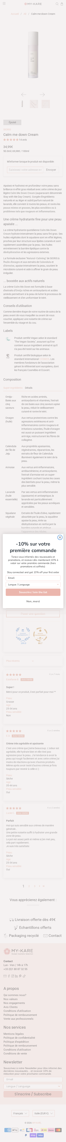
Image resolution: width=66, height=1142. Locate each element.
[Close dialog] (60, 537)
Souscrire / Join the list (33, 592)
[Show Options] (57, 584)
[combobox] (32, 584)
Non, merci (33, 601)
